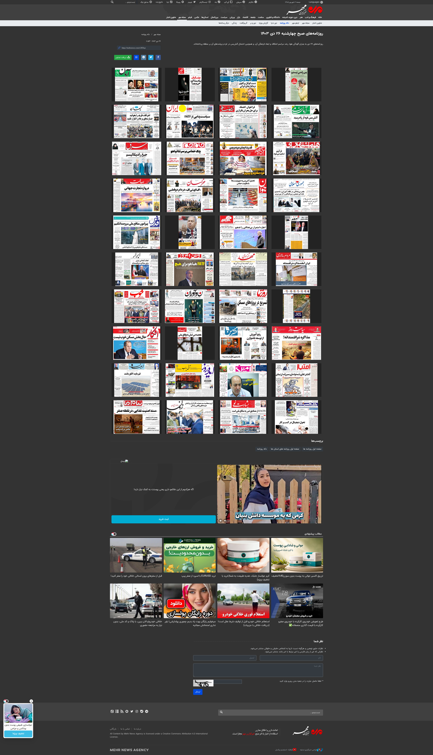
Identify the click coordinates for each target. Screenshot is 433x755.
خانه (320, 17)
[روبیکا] (127, 711)
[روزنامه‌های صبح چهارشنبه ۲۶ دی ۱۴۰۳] (296, 84)
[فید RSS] (122, 711)
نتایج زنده (159, 2)
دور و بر (253, 23)
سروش (239, 2)
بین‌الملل (214, 17)
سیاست (224, 17)
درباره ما (137, 729)
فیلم (190, 17)
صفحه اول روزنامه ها (312, 449)
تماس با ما (125, 729)
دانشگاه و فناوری (273, 17)
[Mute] (225, 521)
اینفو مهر (295, 23)
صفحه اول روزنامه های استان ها (285, 449)
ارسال (197, 692)
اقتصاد (245, 17)
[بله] (142, 711)
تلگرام (251, 2)
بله (216, 2)
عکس (196, 17)
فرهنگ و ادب (310, 17)
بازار (238, 17)
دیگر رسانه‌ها (224, 23)
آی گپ (227, 2)
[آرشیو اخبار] (117, 711)
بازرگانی (113, 729)
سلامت (261, 17)
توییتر (190, 2)
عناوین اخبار (317, 23)
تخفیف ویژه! (18, 734)
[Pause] (221, 521)
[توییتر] (132, 711)
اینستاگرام (204, 2)
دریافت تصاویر (121, 57)
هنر (301, 17)
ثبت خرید (164, 519)
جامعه (253, 17)
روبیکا (178, 2)
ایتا (168, 2)
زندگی (234, 23)
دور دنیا (274, 23)
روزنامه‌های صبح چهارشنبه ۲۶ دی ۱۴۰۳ (292, 33)
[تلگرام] (146, 711)
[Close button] (31, 701)
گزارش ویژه (263, 23)
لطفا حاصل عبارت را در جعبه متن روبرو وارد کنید (301, 681)
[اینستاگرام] (137, 711)
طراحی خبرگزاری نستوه (308, 749)
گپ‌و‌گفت (243, 23)
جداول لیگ (144, 2)
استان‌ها (204, 17)
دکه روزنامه (284, 23)
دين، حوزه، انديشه (289, 17)
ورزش (232, 17)
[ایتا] (112, 711)
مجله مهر (182, 17)
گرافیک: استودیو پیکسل (284, 749)
